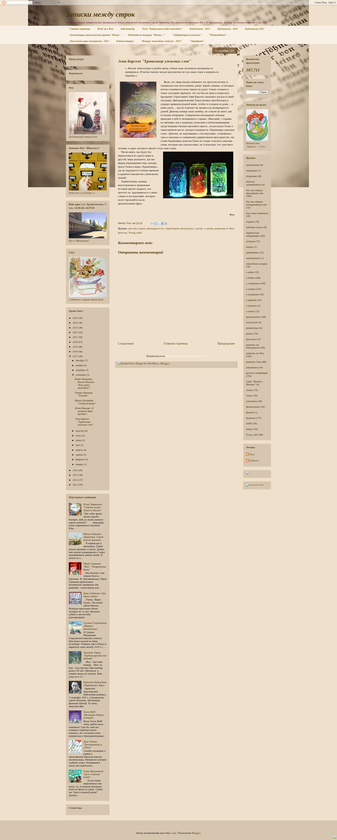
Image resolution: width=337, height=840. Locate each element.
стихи (249, 395)
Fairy (252, 454)
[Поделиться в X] (159, 223)
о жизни (208, 228)
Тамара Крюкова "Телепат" (83, 394)
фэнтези (122, 232)
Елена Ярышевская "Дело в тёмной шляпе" (93, 774)
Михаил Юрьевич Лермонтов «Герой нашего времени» (93, 537)
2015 (75, 475)
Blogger (196, 833)
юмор (249, 429)
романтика (252, 367)
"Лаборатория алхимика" (186, 35)
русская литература (257, 372)
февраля (80, 459)
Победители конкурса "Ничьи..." (146, 35)
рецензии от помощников (252, 346)
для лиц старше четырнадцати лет (256, 203)
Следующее (126, 343)
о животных (252, 283)
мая (78, 445)
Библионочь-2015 (254, 29)
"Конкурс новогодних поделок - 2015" (161, 41)
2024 (75, 322)
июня (79, 440)
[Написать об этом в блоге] (156, 223)
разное (249, 333)
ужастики (251, 401)
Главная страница (80, 29)
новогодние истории (256, 263)
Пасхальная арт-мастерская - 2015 (89, 41)
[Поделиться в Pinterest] (166, 223)
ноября (80, 365)
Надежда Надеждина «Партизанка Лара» (95, 683)
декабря (80, 360)
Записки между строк (100, 14)
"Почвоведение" (218, 35)
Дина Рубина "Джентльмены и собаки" (92, 744)
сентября (81, 374)
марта (79, 454)
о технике (251, 305)
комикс (249, 246)
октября (80, 370)
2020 (75, 342)
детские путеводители (253, 183)
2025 (75, 318)
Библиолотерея (124, 41)
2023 (75, 327)
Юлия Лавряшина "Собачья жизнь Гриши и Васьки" (92, 507)
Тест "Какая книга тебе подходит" (162, 29)
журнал (250, 221)
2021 (75, 337)
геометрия (251, 170)
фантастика (253, 406)
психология (251, 322)
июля (79, 435)
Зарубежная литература (179, 228)
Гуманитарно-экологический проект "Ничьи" (95, 35)
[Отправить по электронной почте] (152, 223)
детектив (251, 176)
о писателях (252, 294)
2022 (75, 332)
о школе (250, 311)
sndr (174, 833)
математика (253, 258)
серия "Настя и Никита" (254, 383)
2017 (75, 356)
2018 (75, 351)
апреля (79, 449)
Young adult (135, 232)
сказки (249, 390)
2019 (75, 346)
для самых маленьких (257, 213)
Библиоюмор (128, 29)
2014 (75, 480)
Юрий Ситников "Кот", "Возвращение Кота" (94, 566)
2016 (75, 470)
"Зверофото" (197, 41)
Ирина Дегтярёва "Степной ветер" (85, 402)
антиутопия (252, 165)
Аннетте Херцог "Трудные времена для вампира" (95, 655)
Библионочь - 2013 (200, 29)
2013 (75, 484)
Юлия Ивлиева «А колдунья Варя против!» (84, 411)
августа (80, 430)
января (80, 464)
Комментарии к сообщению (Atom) (186, 356)
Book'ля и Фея (105, 29)
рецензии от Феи (224, 228)
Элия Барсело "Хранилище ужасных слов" (84, 421)
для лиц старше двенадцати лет (146, 228)
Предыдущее (226, 343)
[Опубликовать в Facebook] (162, 223)
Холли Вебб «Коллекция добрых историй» (93, 714)
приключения (253, 316)
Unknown (254, 460)
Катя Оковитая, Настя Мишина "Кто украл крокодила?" (84, 383)
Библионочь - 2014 (227, 29)
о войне (250, 272)
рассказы (251, 339)
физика (250, 412)
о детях (198, 228)
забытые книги (254, 227)
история (250, 241)
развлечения (252, 328)
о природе (251, 300)
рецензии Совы (253, 361)
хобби (249, 423)
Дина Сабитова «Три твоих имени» (94, 595)
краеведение (252, 252)
